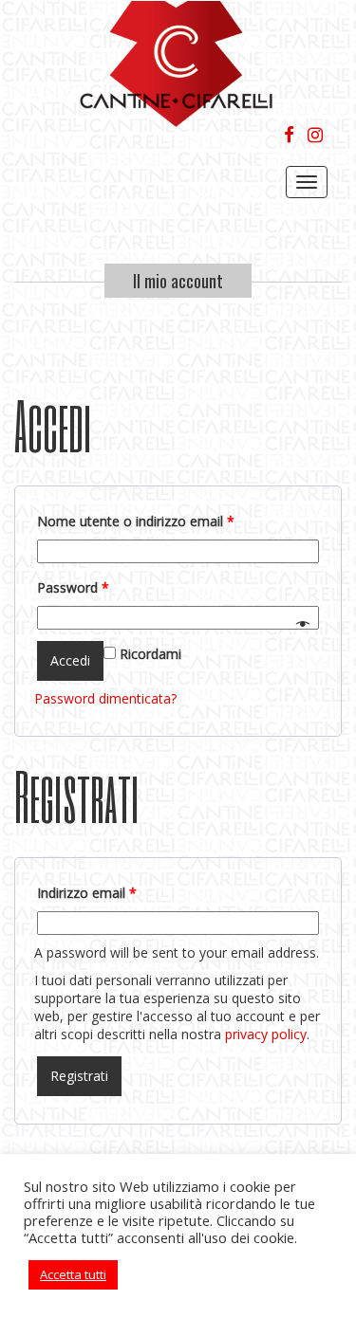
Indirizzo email (87, 893)
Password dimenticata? (105, 698)
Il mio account (178, 280)
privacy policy (266, 1034)
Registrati (79, 1076)
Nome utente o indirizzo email (135, 521)
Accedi (70, 660)
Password (73, 587)
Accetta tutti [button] (73, 1274)
